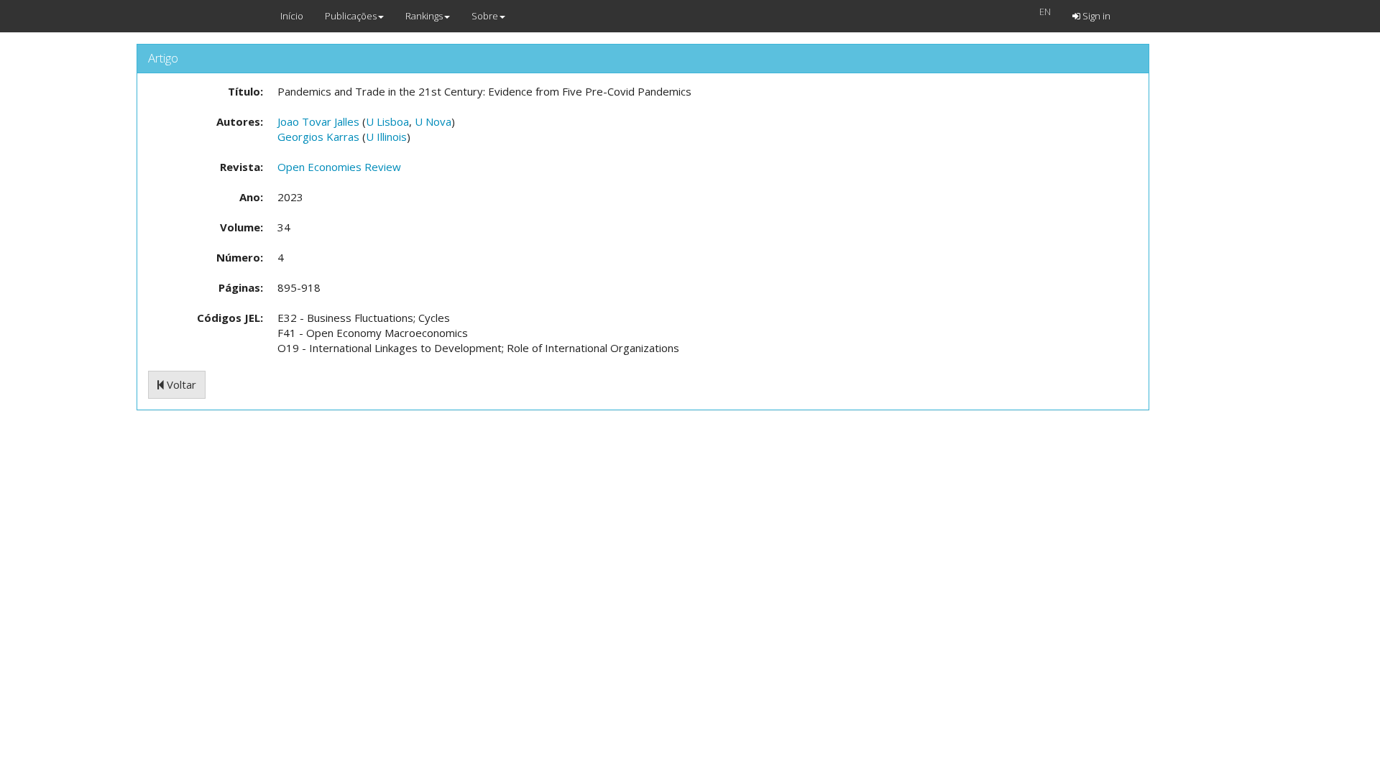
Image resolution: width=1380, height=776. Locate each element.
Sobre (485, 15)
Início (291, 15)
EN (1045, 11)
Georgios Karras (318, 136)
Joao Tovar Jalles (318, 121)
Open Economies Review (339, 167)
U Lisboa (387, 121)
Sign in (1095, 15)
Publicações (351, 15)
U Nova (433, 121)
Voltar (180, 384)
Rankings (424, 15)
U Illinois (386, 136)
